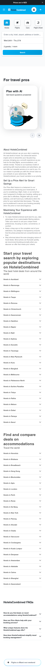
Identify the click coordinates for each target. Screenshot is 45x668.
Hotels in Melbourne (11, 374)
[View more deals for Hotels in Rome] (40, 501)
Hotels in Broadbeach (12, 465)
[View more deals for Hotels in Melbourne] (40, 374)
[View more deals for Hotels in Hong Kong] (40, 471)
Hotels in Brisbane (10, 459)
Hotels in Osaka (9, 531)
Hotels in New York (10, 513)
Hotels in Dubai (9, 410)
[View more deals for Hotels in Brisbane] (40, 459)
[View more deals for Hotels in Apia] (40, 483)
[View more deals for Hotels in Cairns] (40, 572)
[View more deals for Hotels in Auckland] (40, 279)
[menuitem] (7, 24)
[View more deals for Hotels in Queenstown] (40, 315)
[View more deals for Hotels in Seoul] (40, 422)
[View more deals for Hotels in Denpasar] (40, 554)
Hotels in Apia (9, 483)
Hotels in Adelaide (10, 566)
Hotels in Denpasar (10, 554)
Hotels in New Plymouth (12, 357)
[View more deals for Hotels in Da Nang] (40, 506)
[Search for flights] (17, 23)
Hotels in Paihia (9, 398)
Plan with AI (14, 91)
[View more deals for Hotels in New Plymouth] (40, 356)
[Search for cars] (28, 23)
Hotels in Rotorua (10, 303)
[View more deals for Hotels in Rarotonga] (40, 285)
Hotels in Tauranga (10, 351)
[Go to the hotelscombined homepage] (17, 10)
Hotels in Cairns (9, 572)
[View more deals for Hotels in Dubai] (40, 410)
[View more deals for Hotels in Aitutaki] (40, 524)
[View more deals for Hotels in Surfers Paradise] (40, 386)
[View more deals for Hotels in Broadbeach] (40, 465)
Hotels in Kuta (9, 362)
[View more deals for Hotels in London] (40, 489)
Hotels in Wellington (11, 291)
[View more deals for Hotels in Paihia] (40, 398)
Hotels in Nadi (9, 333)
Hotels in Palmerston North (14, 380)
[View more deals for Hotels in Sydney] (40, 338)
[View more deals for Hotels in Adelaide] (40, 566)
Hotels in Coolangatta (12, 542)
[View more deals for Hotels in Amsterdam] (40, 560)
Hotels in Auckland (10, 279)
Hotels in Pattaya (10, 416)
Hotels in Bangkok (10, 368)
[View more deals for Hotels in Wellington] (40, 291)
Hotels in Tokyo (9, 392)
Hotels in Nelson (9, 404)
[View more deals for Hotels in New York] (40, 512)
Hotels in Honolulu (10, 453)
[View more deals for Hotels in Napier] (40, 327)
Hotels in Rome (9, 501)
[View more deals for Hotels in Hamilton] (40, 321)
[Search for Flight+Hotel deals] (38, 23)
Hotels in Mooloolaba (11, 477)
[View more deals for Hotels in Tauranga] (40, 350)
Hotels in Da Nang (10, 507)
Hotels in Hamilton (10, 321)
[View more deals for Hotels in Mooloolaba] (40, 477)
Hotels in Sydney (10, 339)
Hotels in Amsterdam (11, 560)
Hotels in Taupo (9, 297)
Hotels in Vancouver (11, 536)
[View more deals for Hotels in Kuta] (40, 362)
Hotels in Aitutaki (10, 525)
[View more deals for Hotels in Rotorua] (40, 303)
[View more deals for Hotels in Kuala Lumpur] (40, 548)
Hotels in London (10, 489)
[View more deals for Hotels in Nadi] (40, 332)
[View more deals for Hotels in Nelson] (40, 404)
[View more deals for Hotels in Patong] (40, 518)
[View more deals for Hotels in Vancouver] (40, 536)
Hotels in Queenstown (12, 315)
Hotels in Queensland (12, 584)
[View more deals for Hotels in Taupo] (40, 297)
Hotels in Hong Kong (11, 471)
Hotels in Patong (10, 519)
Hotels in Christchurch (12, 309)
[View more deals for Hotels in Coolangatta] (40, 542)
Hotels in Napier (9, 327)
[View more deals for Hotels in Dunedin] (40, 344)
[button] (42, 2)
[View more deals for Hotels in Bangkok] (40, 368)
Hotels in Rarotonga (11, 285)
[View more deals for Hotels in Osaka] (40, 530)
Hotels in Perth (9, 495)
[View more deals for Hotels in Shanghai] (40, 578)
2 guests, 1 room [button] (10, 46)
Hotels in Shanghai (10, 578)
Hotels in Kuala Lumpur (12, 548)
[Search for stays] (7, 23)
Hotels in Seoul (9, 422)
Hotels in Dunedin (10, 345)
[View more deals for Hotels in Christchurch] (40, 309)
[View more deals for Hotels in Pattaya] (40, 416)
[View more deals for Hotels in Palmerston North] (40, 380)
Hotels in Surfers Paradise (13, 386)
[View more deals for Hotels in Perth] (40, 495)
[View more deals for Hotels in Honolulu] (40, 453)
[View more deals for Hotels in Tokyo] (40, 392)
